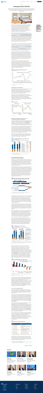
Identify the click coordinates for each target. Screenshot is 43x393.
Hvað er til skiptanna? (15, 46)
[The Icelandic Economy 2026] (11, 354)
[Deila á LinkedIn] (30, 345)
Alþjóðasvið (26, 385)
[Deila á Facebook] (28, 345)
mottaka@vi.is (4, 388)
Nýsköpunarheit (28, 308)
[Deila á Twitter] (29, 345)
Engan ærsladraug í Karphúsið (30, 372)
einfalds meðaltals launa (22, 48)
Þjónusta (28, 1)
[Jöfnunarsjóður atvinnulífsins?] (11, 367)
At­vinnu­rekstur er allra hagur (19, 372)
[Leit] (34, 1)
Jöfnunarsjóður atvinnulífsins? (9, 372)
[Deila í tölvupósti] (31, 345)
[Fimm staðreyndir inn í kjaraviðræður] (31, 354)
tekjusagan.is (28, 122)
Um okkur (31, 1)
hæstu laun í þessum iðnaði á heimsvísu (25, 35)
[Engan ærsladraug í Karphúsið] (31, 367)
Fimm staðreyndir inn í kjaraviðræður (30, 359)
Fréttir (16, 385)
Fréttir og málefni (23, 1)
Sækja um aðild (39, 1)
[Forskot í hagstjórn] (21, 354)
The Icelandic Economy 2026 (9, 359)
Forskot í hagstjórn (20, 358)
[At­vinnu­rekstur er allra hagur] (21, 367)
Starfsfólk (35, 385)
